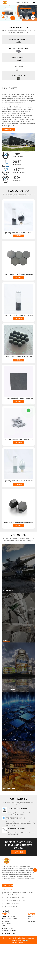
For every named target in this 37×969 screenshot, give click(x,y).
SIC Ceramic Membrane (9, 931)
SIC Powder (5, 926)
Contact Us (31, 921)
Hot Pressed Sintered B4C (9, 919)
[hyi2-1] (18, 13)
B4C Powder (5, 921)
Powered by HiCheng (16, 940)
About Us (30, 916)
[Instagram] (7, 911)
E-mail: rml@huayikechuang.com (14, 900)
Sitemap (14, 942)
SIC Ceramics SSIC (7, 928)
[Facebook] (3, 911)
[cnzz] (25, 940)
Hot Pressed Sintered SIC (9, 933)
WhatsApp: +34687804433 (12, 903)
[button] (3, 13)
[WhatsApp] (28, 410)
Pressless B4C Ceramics (9, 916)
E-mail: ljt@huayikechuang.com (14, 897)
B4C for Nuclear (6, 923)
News (29, 919)
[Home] (5, 2)
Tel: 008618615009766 (10, 906)
